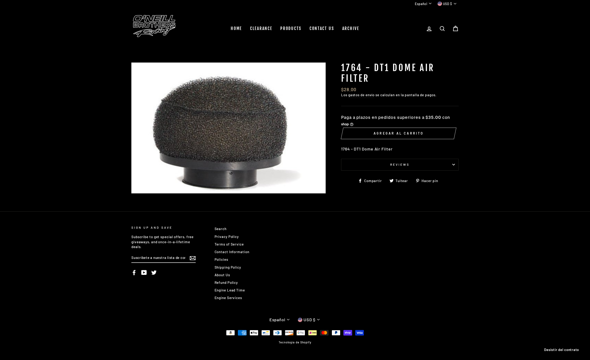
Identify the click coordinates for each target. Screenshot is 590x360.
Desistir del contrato (561, 350)
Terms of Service (229, 244)
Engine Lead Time (230, 290)
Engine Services (228, 298)
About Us (222, 275)
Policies (221, 259)
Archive (350, 28)
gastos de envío (361, 95)
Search (221, 229)
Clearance (261, 28)
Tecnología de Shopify (295, 342)
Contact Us (322, 28)
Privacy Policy (227, 236)
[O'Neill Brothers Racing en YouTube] (144, 272)
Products (290, 28)
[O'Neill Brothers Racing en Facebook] (134, 272)
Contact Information (232, 252)
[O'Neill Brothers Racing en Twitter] (154, 272)
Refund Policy (226, 282)
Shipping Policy (228, 267)
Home (236, 28)
